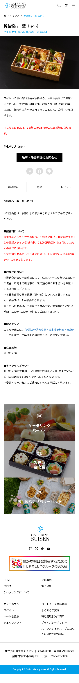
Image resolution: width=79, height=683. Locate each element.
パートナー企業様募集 (54, 604)
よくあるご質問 (50, 610)
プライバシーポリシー (54, 622)
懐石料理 (23, 32)
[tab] (13, 187)
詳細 (39, 187)
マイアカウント (13, 604)
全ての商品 (10, 32)
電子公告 (46, 586)
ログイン (9, 610)
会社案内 (46, 580)
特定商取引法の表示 (52, 616)
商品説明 (13, 187)
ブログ (7, 586)
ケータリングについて (16, 592)
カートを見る (11, 616)
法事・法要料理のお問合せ (39, 157)
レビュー (66, 187)
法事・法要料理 (38, 32)
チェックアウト (13, 622)
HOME (7, 580)
